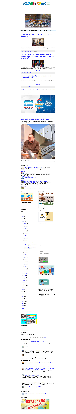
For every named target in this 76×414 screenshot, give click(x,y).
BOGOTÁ (40, 30)
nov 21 (25, 240)
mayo (24, 280)
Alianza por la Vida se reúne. (29, 186)
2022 (23, 221)
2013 (23, 303)
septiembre (25, 273)
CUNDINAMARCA (34, 30)
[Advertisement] (38, 10)
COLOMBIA (45, 30)
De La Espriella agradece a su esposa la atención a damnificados (38, 350)
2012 (23, 305)
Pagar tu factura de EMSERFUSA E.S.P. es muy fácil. (33, 341)
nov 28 (25, 230)
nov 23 (25, 236)
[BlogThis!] (34, 51)
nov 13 (25, 259)
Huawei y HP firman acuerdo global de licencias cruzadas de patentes (37, 172)
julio (24, 277)
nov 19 (25, 250)
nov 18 (25, 252)
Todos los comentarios (44, 253)
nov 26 (25, 231)
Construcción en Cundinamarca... (30, 177)
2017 (23, 296)
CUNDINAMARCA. (25, 176)
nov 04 (25, 266)
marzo (24, 284)
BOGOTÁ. (23, 180)
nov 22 (25, 238)
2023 (23, 220)
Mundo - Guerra (38, 70)
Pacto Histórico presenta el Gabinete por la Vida (33, 167)
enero (24, 287)
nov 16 (25, 255)
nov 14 (25, 257)
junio (24, 278)
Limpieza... (27, 346)
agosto (24, 275)
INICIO (21, 30)
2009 (23, 308)
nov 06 (25, 264)
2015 (23, 300)
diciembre (25, 223)
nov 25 (25, 233)
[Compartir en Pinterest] (36, 51)
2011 (23, 306)
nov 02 (25, 268)
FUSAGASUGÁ (27, 30)
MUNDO (50, 30)
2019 (23, 293)
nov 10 (25, 262)
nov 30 (25, 226)
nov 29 (25, 228)
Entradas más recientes (25, 89)
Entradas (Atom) (29, 91)
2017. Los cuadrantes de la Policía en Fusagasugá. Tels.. (36, 393)
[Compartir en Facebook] (35, 51)
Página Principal (39, 89)
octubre (24, 271)
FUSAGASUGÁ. (24, 186)
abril (24, 282)
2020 (23, 291)
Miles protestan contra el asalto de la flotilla (33, 386)
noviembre (25, 225)
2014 (23, 301)
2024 (23, 218)
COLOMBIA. (23, 166)
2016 (23, 298)
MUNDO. (23, 171)
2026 (23, 214)
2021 (23, 289)
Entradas (41, 251)
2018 (23, 294)
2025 (23, 216)
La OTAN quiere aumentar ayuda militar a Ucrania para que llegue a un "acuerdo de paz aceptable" (37, 56)
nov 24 (25, 235)
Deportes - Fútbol (38, 84)
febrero (24, 285)
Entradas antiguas (51, 89)
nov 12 (25, 261)
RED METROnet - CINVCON (27, 311)
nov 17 (25, 254)
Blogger (44, 337)
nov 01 (25, 269)
